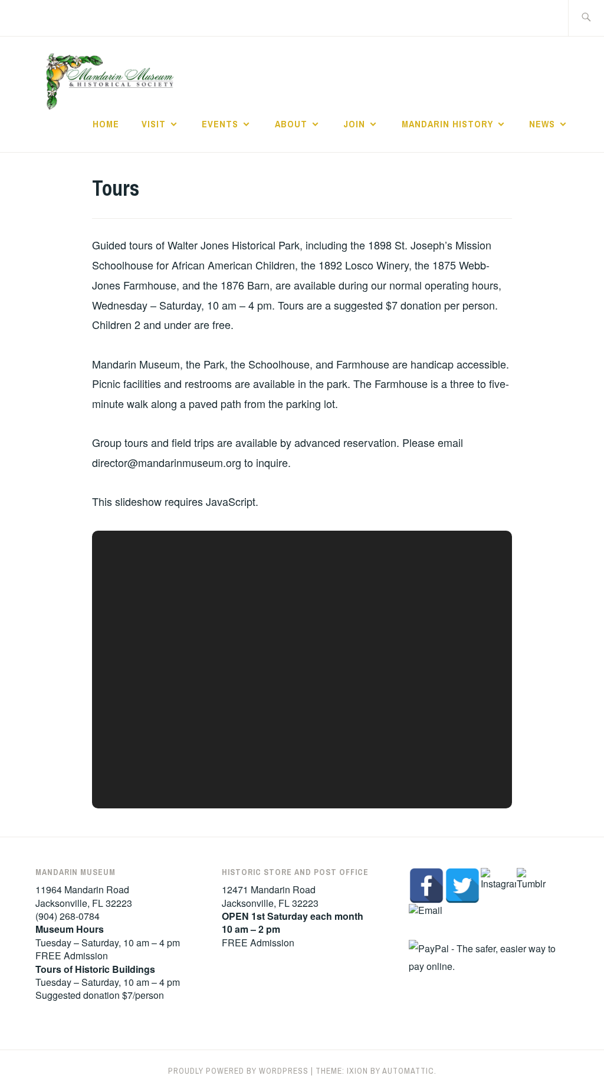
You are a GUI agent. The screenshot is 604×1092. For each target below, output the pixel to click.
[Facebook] (426, 885)
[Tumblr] (534, 885)
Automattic (408, 1070)
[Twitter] (462, 885)
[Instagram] (498, 885)
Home (106, 123)
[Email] (426, 921)
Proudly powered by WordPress (238, 1070)
